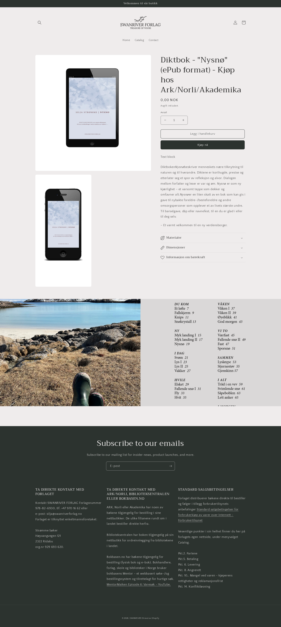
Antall (164, 112)
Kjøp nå (202, 145)
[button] (39, 22)
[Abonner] (170, 466)
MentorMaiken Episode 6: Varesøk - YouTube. (139, 584)
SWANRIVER (135, 618)
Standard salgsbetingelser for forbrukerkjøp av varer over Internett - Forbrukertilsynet (208, 515)
